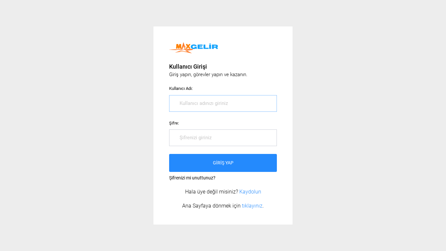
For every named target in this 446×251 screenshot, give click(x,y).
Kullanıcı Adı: (181, 88)
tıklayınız (252, 206)
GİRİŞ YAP (223, 162)
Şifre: (174, 123)
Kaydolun (250, 192)
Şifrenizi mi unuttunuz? (192, 177)
